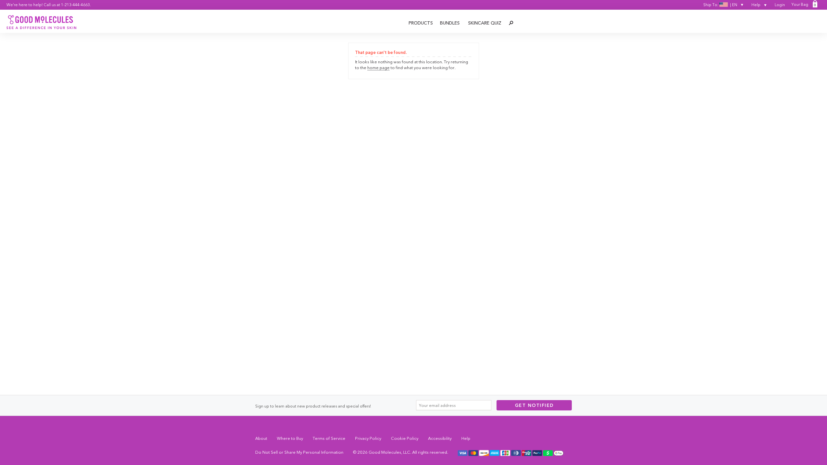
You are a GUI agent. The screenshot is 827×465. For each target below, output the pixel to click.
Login (780, 4)
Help (756, 4)
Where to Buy (290, 438)
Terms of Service (329, 438)
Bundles (450, 23)
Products (421, 23)
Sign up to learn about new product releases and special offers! (313, 406)
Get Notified (534, 405)
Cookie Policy (404, 438)
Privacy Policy (368, 438)
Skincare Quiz (484, 23)
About (261, 438)
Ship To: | (720, 4)
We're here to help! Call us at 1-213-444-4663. (48, 4)
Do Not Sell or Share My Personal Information (299, 452)
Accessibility (440, 438)
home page (378, 67)
